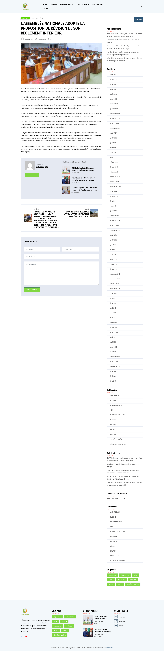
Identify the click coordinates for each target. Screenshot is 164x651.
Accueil (45, 4)
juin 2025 (113, 143)
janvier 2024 (114, 211)
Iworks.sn (109, 648)
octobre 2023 (114, 225)
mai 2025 (113, 148)
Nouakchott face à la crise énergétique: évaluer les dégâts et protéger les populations (123, 53)
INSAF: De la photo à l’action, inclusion (100, 617)
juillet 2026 (113, 79)
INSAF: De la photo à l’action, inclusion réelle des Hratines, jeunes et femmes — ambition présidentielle (83, 169)
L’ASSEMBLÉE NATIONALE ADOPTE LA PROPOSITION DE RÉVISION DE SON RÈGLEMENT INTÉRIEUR (53, 28)
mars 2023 (113, 259)
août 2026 (113, 75)
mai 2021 (113, 337)
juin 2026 (113, 84)
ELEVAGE (113, 400)
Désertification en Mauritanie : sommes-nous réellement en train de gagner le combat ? (124, 59)
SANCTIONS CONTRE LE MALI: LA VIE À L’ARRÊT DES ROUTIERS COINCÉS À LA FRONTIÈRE (76, 214)
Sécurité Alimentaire (67, 4)
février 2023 (114, 264)
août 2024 (113, 191)
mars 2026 (113, 99)
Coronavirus (125, 575)
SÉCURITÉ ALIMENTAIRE (118, 444)
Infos (135, 575)
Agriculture (112, 575)
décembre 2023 (115, 216)
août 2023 (113, 235)
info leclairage (98, 621)
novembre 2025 (115, 118)
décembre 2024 (115, 172)
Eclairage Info (29, 39)
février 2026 (114, 104)
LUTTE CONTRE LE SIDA (118, 415)
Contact (45, 9)
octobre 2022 (114, 284)
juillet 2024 (114, 196)
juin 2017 (113, 381)
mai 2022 (113, 308)
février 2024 (114, 206)
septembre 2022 (115, 289)
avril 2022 (113, 313)
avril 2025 (113, 152)
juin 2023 (113, 245)
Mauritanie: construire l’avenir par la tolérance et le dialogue (83, 179)
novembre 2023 (115, 220)
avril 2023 (113, 254)
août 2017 (113, 371)
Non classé (113, 420)
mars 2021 (113, 347)
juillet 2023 (113, 240)
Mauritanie (121, 580)
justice (111, 580)
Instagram (122, 621)
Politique (54, 4)
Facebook (122, 617)
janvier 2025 (114, 167)
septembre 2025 (115, 128)
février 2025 (114, 162)
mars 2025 (113, 157)
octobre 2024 (114, 182)
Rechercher (138, 19)
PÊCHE (112, 429)
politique (133, 580)
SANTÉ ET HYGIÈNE (116, 439)
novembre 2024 (115, 177)
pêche (111, 584)
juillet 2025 (113, 138)
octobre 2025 (114, 123)
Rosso (120, 584)
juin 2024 (113, 201)
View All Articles (32, 175)
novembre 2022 (115, 279)
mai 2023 (113, 250)
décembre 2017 (115, 357)
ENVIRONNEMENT (116, 405)
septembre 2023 (115, 230)
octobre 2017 (114, 361)
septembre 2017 (115, 366)
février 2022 (114, 323)
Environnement (97, 4)
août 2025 (113, 133)
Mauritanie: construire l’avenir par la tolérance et (102, 630)
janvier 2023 (114, 269)
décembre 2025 (115, 114)
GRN (111, 410)
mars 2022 (113, 318)
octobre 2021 (114, 332)
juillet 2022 (113, 298)
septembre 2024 (115, 186)
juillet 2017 (113, 376)
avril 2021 (113, 342)
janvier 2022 (114, 327)
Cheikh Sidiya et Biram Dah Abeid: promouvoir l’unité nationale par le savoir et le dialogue (84, 189)
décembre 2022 (115, 274)
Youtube (121, 626)
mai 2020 (113, 352)
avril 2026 (113, 94)
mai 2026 (113, 89)
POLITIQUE (25, 18)
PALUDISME (114, 425)
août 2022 (113, 293)
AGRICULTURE (114, 395)
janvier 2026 (114, 109)
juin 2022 (113, 303)
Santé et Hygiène (83, 4)
